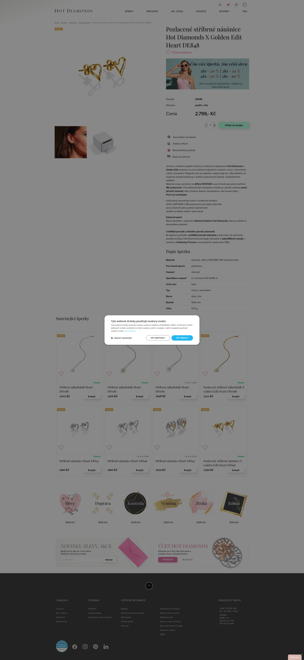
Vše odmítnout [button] (158, 338)
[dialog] (152, 330)
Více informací (130, 331)
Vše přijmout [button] (182, 338)
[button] (121, 338)
